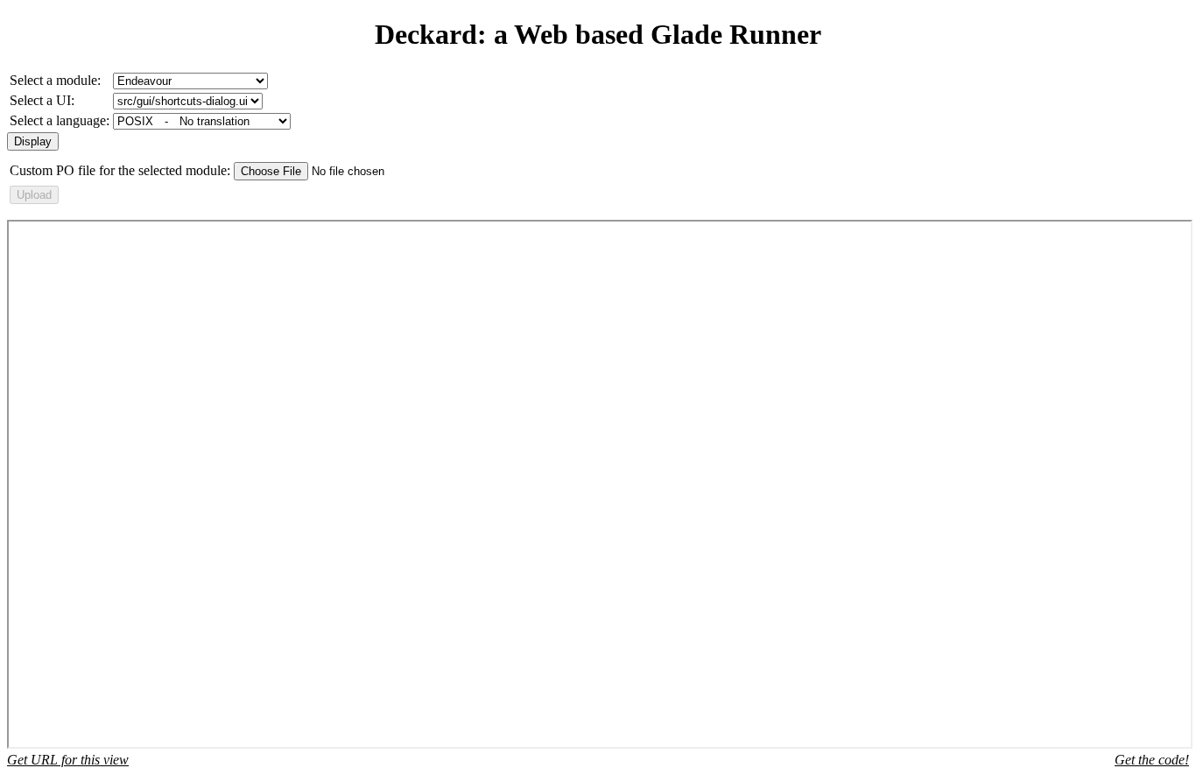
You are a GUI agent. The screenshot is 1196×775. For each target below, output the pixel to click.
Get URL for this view (68, 759)
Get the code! (1152, 759)
